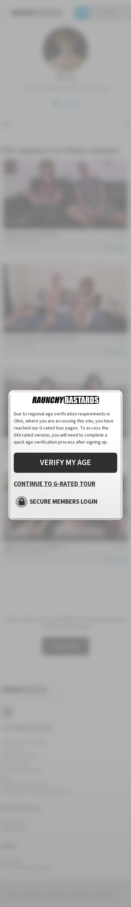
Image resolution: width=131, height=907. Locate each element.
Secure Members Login (63, 501)
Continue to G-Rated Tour (54, 484)
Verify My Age (65, 462)
